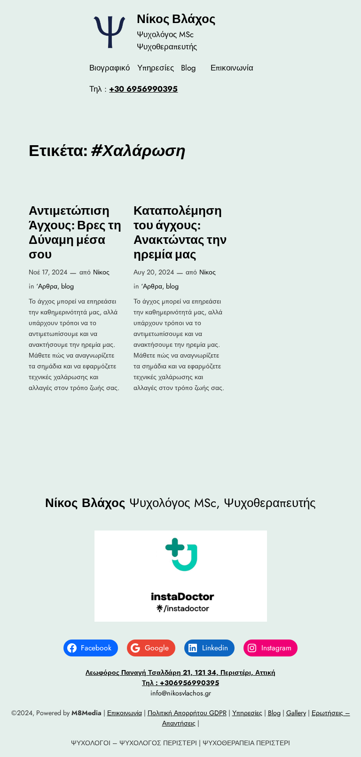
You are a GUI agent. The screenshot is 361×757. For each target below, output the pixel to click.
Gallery (296, 713)
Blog (274, 713)
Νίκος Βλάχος (176, 18)
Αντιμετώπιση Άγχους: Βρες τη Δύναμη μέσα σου (75, 232)
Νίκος (101, 272)
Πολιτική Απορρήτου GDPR (187, 713)
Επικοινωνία (124, 713)
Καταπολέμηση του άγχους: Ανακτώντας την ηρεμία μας (180, 232)
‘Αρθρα (46, 286)
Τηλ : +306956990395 (180, 682)
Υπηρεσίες (247, 713)
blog (67, 286)
